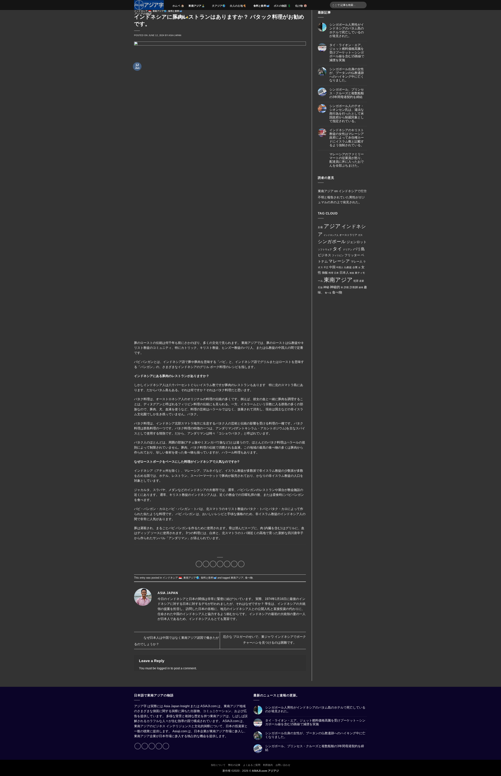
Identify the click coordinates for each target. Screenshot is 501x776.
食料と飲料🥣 (261, 5)
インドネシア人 (331, 235)
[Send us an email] (159, 746)
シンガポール (332, 241)
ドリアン (347, 249)
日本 (336, 273)
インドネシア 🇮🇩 (142, 11)
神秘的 (335, 287)
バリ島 (359, 249)
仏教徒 (348, 267)
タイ (337, 248)
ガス (360, 235)
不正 (326, 267)
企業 (355, 267)
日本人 (344, 272)
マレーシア (339, 261)
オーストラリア (348, 235)
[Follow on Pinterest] (166, 746)
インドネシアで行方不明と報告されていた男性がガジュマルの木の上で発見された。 (342, 196)
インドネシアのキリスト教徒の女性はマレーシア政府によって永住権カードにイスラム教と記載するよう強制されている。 (346, 137)
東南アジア (237, 577)
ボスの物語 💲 (282, 5)
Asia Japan (175, 35)
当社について (218, 765)
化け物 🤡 (301, 5)
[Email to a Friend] (220, 564)
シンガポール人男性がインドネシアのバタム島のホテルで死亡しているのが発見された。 (346, 30)
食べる (328, 293)
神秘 (326, 287)
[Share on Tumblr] (241, 564)
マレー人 (356, 261)
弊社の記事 (234, 765)
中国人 (339, 267)
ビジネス (324, 255)
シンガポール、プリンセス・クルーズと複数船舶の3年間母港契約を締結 (346, 93)
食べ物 (249, 577)
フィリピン (338, 255)
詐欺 (346, 287)
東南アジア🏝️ (196, 5)
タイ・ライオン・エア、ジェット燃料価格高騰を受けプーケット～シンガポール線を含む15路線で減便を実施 (346, 52)
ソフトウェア (325, 249)
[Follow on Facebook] (137, 746)
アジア (332, 226)
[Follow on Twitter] (152, 746)
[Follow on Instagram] (144, 746)
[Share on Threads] (213, 564)
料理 (331, 273)
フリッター (352, 255)
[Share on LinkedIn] (234, 564)
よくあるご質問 (251, 765)
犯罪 (356, 280)
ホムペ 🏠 (178, 5)
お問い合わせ (283, 765)
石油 (320, 287)
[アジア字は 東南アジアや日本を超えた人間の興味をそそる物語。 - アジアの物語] (150, 5)
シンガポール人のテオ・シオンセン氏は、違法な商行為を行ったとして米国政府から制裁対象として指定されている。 (346, 113)
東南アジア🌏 (160, 11)
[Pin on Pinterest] (227, 564)
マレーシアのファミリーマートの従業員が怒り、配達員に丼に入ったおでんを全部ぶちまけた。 (346, 160)
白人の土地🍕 (238, 5)
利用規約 (268, 765)
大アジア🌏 (218, 5)
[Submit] (363, 5)
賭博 (361, 287)
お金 (320, 227)
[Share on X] (206, 564)
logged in (163, 668)
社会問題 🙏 (182, 17)
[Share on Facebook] (199, 564)
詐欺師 (354, 287)
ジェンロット (357, 242)
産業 (361, 281)
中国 (332, 267)
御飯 (325, 272)
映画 (352, 273)
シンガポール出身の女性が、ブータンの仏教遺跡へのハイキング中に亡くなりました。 (346, 74)
